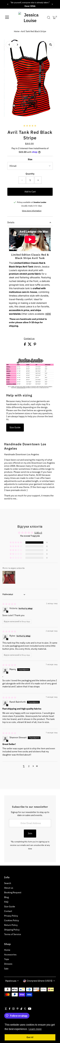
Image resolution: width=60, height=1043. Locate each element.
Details (10, 222)
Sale (6, 968)
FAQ (6, 901)
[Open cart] (54, 17)
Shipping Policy (12, 929)
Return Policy (11, 925)
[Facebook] (9, 1009)
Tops (6, 959)
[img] (9, 604)
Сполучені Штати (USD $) (39, 980)
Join (30, 833)
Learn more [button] (35, 1029)
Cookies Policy (11, 920)
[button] (16, 542)
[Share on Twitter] (30, 345)
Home (16, 31)
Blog (6, 897)
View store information (31, 211)
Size (30, 159)
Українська (10, 980)
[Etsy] (6, 1009)
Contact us (29, 339)
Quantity (30, 173)
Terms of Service (12, 934)
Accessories (10, 954)
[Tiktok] (21, 1009)
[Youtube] (29, 1009)
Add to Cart (30, 191)
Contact (8, 911)
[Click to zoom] (50, 44)
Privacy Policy (11, 915)
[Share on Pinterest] (35, 345)
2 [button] (28, 766)
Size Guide (15, 427)
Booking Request (12, 892)
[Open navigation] (7, 18)
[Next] (52, 4)
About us (8, 887)
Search (7, 883)
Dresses (8, 963)
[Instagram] (13, 1009)
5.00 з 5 (38, 532)
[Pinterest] (17, 1009)
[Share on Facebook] (25, 345)
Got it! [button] (30, 1037)
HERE (48, 313)
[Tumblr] (25, 1009)
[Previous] (7, 4)
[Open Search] (48, 17)
